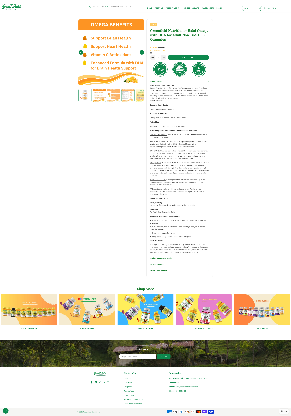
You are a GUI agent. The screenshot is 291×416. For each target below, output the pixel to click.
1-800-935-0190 (97, 6)
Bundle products (191, 8)
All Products (208, 8)
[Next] (142, 52)
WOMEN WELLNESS (204, 312)
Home (149, 8)
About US (127, 378)
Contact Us (128, 382)
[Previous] (81, 52)
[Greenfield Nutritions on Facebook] (92, 382)
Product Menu (172, 8)
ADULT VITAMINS (29, 312)
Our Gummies (262, 312)
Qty (151, 53)
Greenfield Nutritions (91, 412)
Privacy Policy (129, 395)
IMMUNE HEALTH (145, 312)
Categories (128, 387)
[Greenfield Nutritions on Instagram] (100, 382)
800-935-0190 (181, 391)
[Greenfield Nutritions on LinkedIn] (104, 382)
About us (159, 8)
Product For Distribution (133, 404)
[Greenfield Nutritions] (11, 7)
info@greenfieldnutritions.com (119, 6)
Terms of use (129, 391)
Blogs (219, 8)
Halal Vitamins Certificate (133, 399)
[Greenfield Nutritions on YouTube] (96, 382)
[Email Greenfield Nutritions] (108, 382)
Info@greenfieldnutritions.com (186, 387)
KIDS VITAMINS (87, 312)
